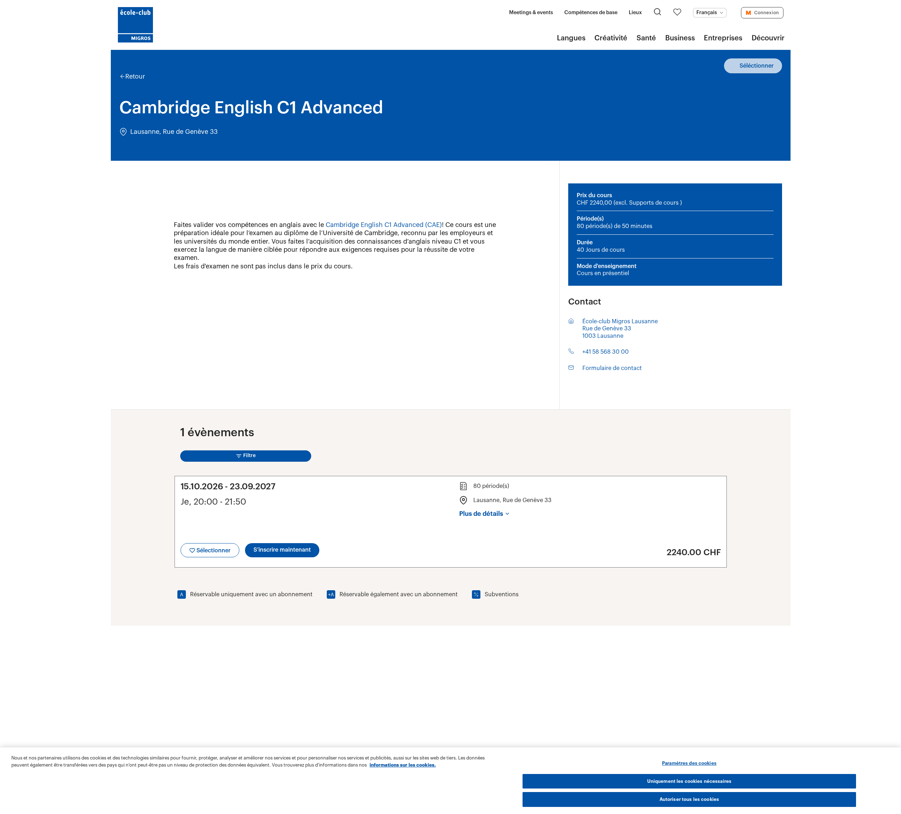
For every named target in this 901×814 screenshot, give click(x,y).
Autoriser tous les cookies (689, 799)
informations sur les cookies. (403, 765)
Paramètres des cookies (689, 763)
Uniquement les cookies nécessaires (689, 781)
